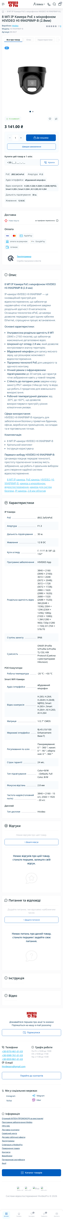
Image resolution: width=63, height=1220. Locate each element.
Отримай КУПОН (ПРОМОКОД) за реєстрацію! (22, 1118)
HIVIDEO (45, 479)
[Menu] (3, 4)
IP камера (20, 490)
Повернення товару (11, 1148)
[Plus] (20, 137)
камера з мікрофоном (32, 483)
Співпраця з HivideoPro (12, 1144)
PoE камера (32, 479)
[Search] (54, 4)
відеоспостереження (17, 487)
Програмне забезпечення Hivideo (17, 1122)
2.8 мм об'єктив (37, 490)
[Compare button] (56, 118)
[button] (30, 111)
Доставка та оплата (10, 1129)
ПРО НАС (6, 1126)
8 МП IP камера (16, 479)
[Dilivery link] (57, 220)
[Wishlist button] (50, 119)
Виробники (7, 1155)
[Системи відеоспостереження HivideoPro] (31, 1015)
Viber (38, 1100)
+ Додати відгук (31, 842)
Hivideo (15, 25)
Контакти (6, 1152)
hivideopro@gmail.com (13, 1066)
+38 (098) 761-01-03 (12, 1055)
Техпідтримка (24, 256)
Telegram (40, 1095)
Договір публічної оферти (13, 1137)
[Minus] (9, 137)
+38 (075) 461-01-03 (12, 1051)
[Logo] (12, 4)
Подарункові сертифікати (13, 1159)
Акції (4, 1163)
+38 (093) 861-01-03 (12, 1059)
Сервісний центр (9, 1133)
